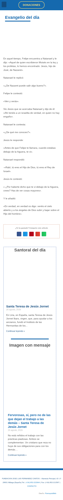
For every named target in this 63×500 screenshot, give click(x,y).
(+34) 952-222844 (33, 482)
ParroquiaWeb (50, 493)
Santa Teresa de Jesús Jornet (27, 306)
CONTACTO (31, 486)
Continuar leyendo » (15, 331)
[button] (4, 4)
